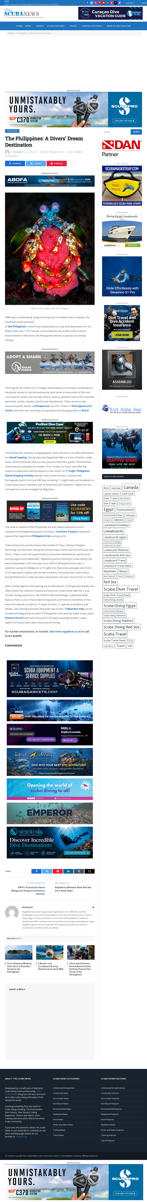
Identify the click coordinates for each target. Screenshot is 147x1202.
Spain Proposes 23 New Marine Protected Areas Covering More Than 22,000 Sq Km (33, 4)
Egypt (109, 509)
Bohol (85, 410)
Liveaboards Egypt (115, 537)
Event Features (107, 1119)
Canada (131, 487)
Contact (130, 3)
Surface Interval (92, 26)
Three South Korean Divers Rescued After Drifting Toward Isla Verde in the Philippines (80, 969)
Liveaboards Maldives (116, 550)
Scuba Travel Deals (114, 640)
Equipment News (60, 1114)
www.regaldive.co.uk (68, 631)
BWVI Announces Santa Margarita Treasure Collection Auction (28, 890)
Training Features (108, 1135)
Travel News (12, 131)
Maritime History (108, 1124)
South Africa (108, 646)
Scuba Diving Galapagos (113, 611)
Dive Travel (110, 503)
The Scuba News (30, 1155)
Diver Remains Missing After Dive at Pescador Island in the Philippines (19, 967)
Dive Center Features (110, 1098)
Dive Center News (61, 1098)
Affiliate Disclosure (90, 1155)
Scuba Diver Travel (121, 589)
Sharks (130, 641)
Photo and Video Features (112, 1130)
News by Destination (119, 26)
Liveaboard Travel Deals (117, 565)
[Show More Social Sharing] (70, 163)
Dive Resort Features (110, 1103)
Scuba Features (56, 26)
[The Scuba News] (25, 14)
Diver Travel (110, 498)
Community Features (110, 1093)
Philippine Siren (41, 536)
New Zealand (109, 576)
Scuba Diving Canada (113, 599)
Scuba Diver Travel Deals (117, 595)
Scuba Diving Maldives (118, 621)
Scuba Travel (115, 634)
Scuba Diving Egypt (120, 605)
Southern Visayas (66, 531)
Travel (73, 26)
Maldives (110, 571)
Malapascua (41, 406)
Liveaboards (113, 531)
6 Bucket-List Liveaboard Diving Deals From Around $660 (50, 966)
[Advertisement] (73, 61)
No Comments (76, 152)
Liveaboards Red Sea (117, 555)
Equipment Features (110, 1114)
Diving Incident (124, 504)
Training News (59, 1130)
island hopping (18, 457)
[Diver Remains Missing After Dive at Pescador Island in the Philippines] (18, 952)
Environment (125, 510)
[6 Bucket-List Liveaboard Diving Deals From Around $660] (50, 952)
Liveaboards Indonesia (111, 545)
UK (130, 646)
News (28, 26)
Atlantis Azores (14, 618)
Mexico (123, 571)
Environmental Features (111, 1109)
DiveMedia (67, 1155)
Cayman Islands (111, 493)
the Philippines (17, 326)
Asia (106, 488)
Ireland (130, 520)
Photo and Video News (63, 1124)
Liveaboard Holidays (116, 525)
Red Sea (110, 581)
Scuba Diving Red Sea (121, 626)
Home (19, 26)
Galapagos (131, 515)
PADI (120, 576)
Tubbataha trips (74, 608)
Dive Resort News (60, 1103)
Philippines (129, 576)
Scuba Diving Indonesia (114, 615)
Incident (106, 520)
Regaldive (18, 152)
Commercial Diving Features (113, 1088)
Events (40, 26)
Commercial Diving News (63, 1088)
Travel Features (108, 1140)
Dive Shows (124, 498)
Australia (116, 488)
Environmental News (113, 515)
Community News (60, 1093)
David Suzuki (128, 493)
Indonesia (118, 519)
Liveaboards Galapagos (112, 542)
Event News (58, 1119)
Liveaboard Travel (115, 560)
